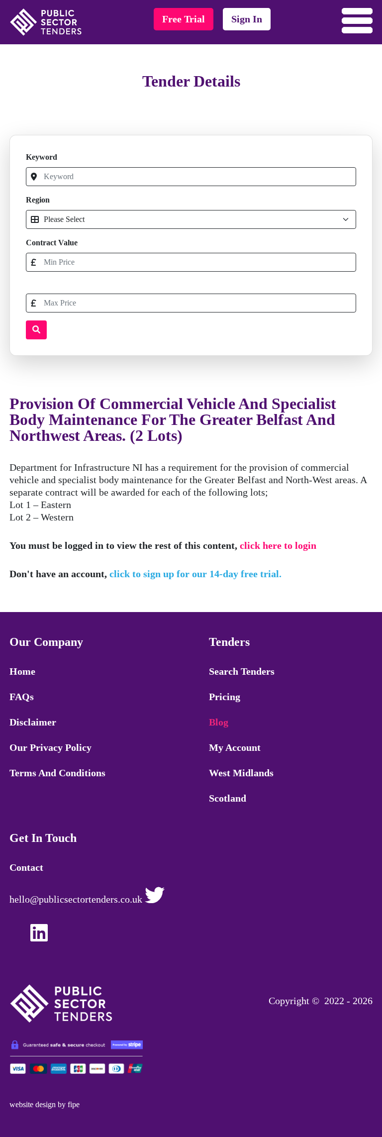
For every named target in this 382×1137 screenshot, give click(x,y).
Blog (218, 722)
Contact (26, 867)
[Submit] (36, 329)
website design (32, 1104)
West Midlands (241, 772)
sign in (246, 18)
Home (22, 671)
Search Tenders (242, 671)
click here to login (278, 545)
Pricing (224, 696)
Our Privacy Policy (50, 747)
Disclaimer (32, 722)
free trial (183, 18)
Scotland (227, 798)
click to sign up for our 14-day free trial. (195, 573)
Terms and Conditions (57, 772)
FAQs (21, 696)
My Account (235, 747)
